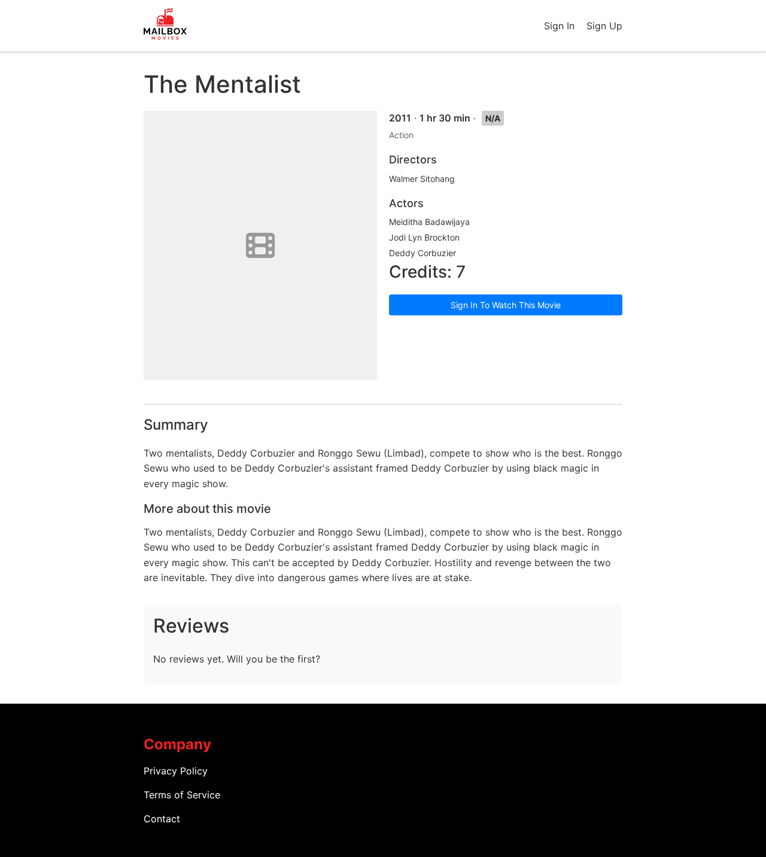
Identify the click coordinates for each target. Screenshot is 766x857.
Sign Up (604, 26)
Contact (162, 819)
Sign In (559, 26)
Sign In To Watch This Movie (506, 305)
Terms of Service (182, 795)
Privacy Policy (176, 771)
